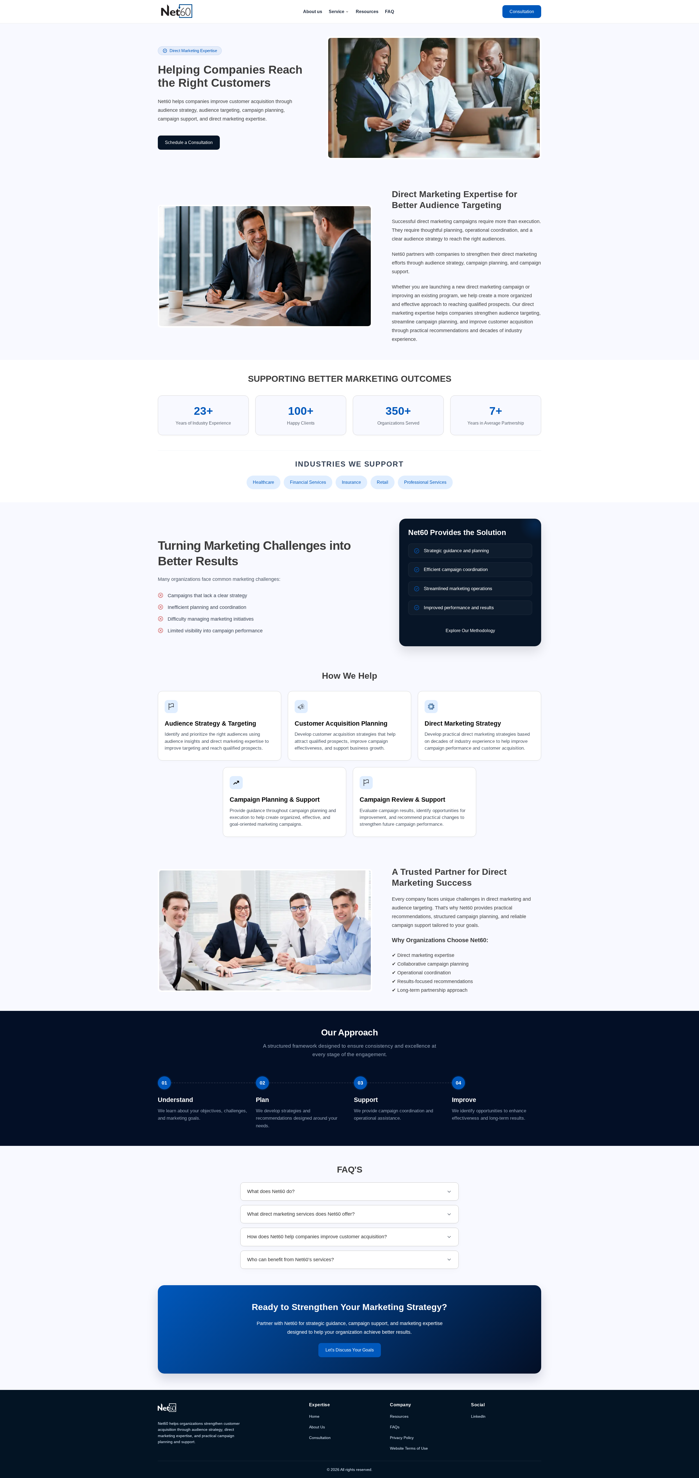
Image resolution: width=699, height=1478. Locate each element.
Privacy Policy (402, 1437)
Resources (367, 11)
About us (312, 11)
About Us (317, 1427)
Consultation (320, 1437)
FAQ (389, 11)
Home (314, 1416)
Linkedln (478, 1416)
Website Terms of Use (409, 1448)
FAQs (394, 1427)
